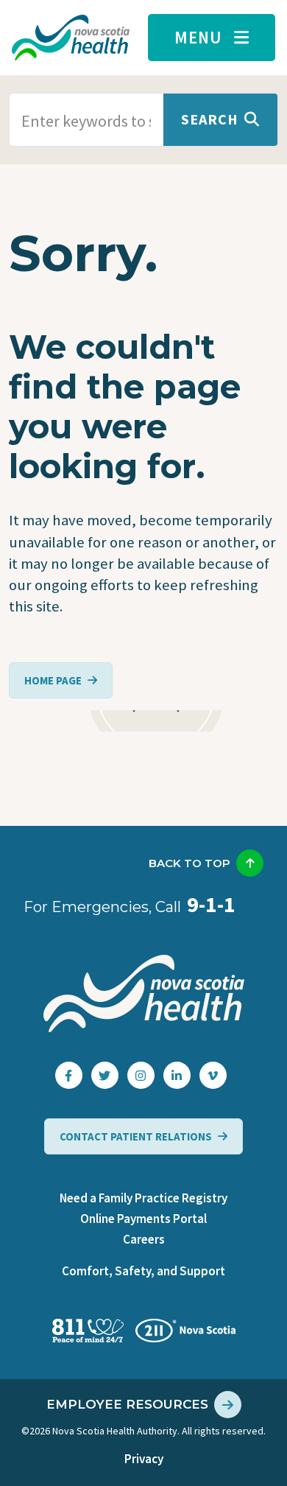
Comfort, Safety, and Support (143, 1271)
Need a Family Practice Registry (143, 1198)
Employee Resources (127, 1404)
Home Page (53, 680)
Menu (198, 37)
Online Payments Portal (143, 1218)
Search (209, 119)
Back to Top (189, 863)
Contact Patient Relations (136, 1136)
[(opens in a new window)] (68, 1075)
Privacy (143, 1459)
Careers (144, 1239)
